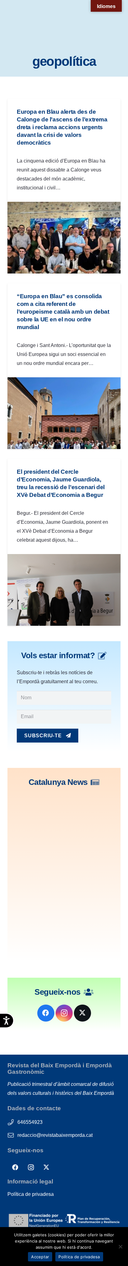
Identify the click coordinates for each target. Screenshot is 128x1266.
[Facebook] (45, 1013)
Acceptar (40, 1256)
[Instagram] (64, 1013)
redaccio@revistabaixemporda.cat (55, 1135)
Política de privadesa (30, 1194)
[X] (82, 1013)
